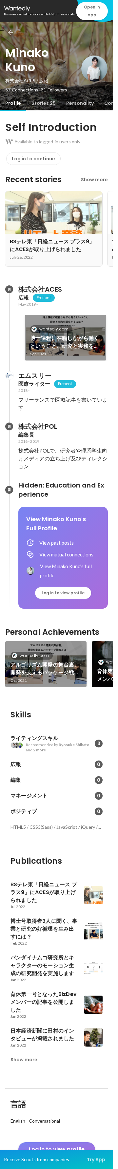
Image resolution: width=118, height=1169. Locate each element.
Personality (80, 103)
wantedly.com (54, 329)
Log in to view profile (63, 593)
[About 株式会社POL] (9, 426)
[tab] (13, 103)
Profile (13, 103)
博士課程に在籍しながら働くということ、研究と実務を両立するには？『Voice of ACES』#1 (64, 342)
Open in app (92, 11)
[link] (65, 337)
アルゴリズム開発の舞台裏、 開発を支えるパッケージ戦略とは (45, 669)
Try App (96, 1159)
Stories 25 (43, 103)
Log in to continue (33, 158)
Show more (94, 179)
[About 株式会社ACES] (9, 289)
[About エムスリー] (9, 375)
